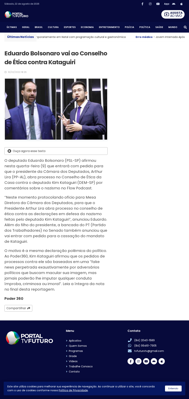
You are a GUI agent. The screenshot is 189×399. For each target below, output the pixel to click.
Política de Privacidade (73, 390)
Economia (87, 27)
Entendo (173, 388)
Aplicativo (75, 340)
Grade (73, 356)
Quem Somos (78, 346)
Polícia (129, 27)
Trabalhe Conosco (81, 366)
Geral (26, 27)
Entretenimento (109, 27)
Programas (76, 351)
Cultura (53, 27)
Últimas (12, 27)
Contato (74, 371)
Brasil (39, 27)
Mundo (172, 27)
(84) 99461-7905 (145, 345)
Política (144, 27)
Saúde (159, 27)
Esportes (70, 27)
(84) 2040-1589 (144, 340)
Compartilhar (16, 308)
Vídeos (73, 361)
